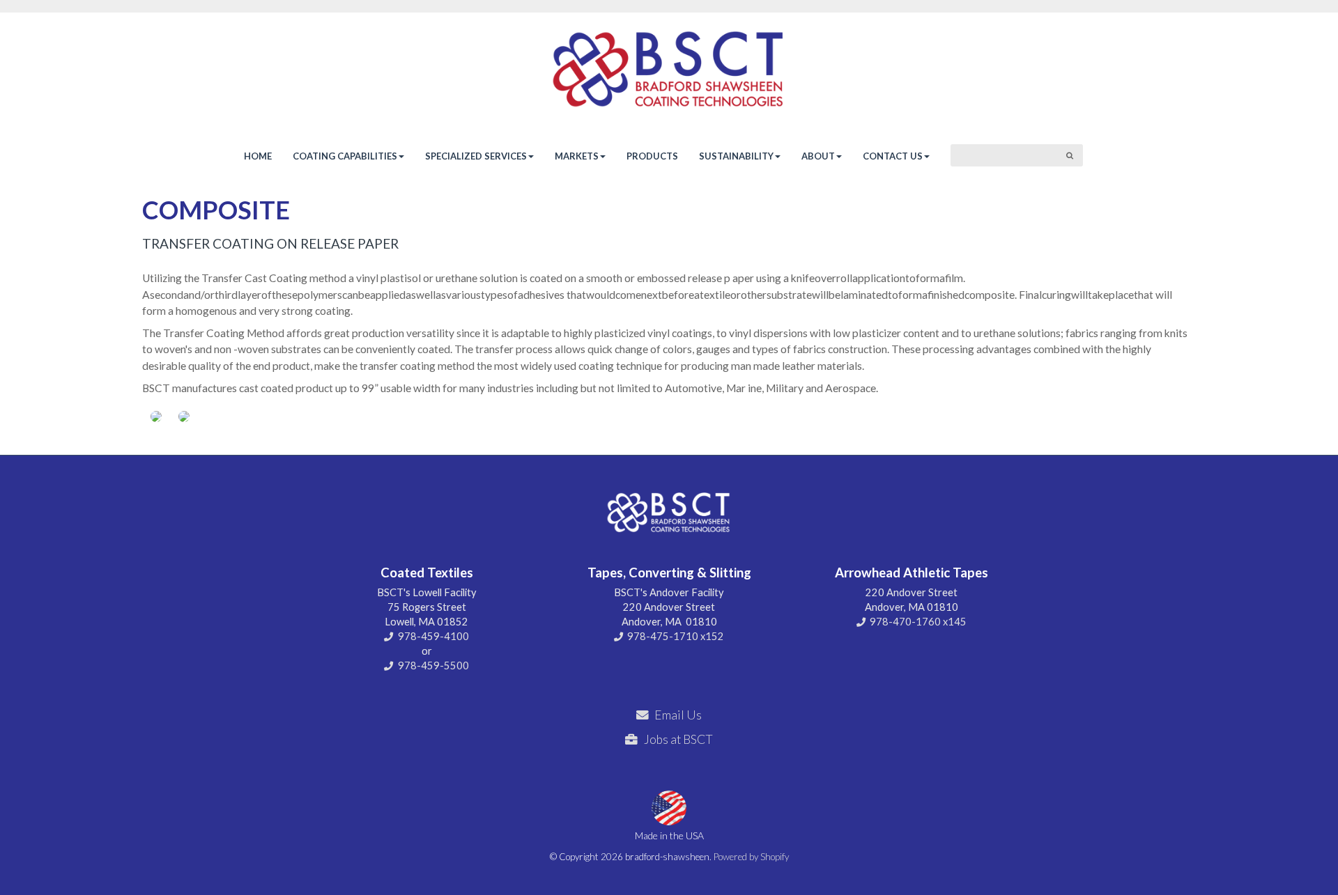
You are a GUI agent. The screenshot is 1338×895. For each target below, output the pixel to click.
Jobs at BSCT (678, 739)
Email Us (678, 715)
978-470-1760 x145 (918, 622)
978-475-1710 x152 (675, 636)
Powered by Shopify (751, 856)
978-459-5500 (433, 665)
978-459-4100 (433, 636)
